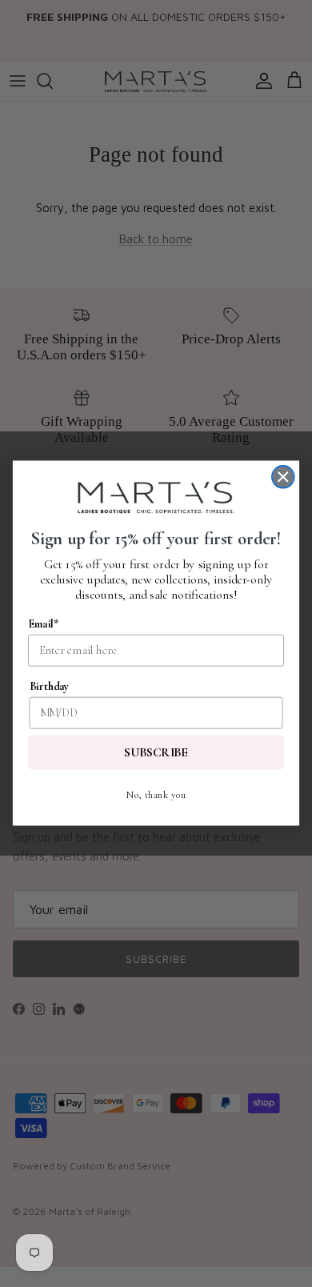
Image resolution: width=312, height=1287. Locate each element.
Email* (43, 624)
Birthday (50, 687)
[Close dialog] (283, 477)
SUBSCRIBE (156, 752)
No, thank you (155, 794)
